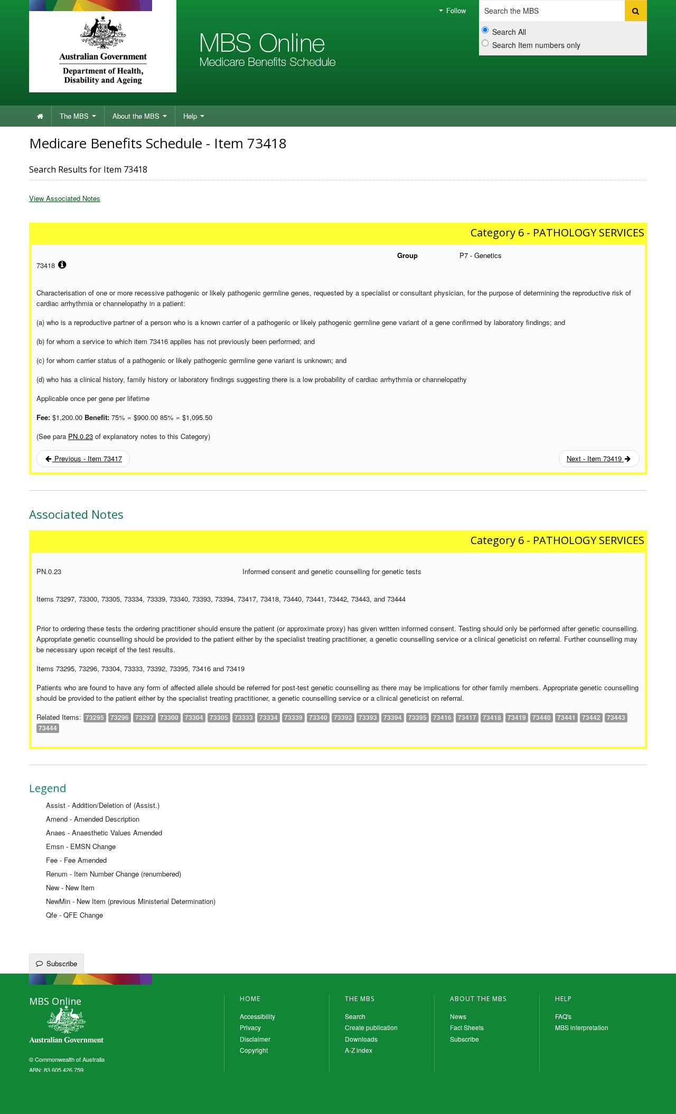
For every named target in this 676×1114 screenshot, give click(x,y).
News (458, 1016)
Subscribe (61, 963)
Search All (509, 31)
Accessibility (257, 1016)
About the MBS (137, 116)
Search (355, 1016)
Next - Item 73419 (595, 458)
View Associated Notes (64, 198)
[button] (654, 1098)
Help (191, 116)
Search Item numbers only (536, 45)
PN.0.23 (80, 436)
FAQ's (563, 1016)
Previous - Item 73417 (87, 458)
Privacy (250, 1027)
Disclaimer (255, 1038)
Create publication (371, 1027)
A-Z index (358, 1049)
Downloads (361, 1038)
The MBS (75, 116)
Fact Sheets (467, 1027)
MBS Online (95, 1025)
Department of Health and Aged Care (103, 50)
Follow (455, 10)
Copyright (254, 1049)
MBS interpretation (581, 1027)
